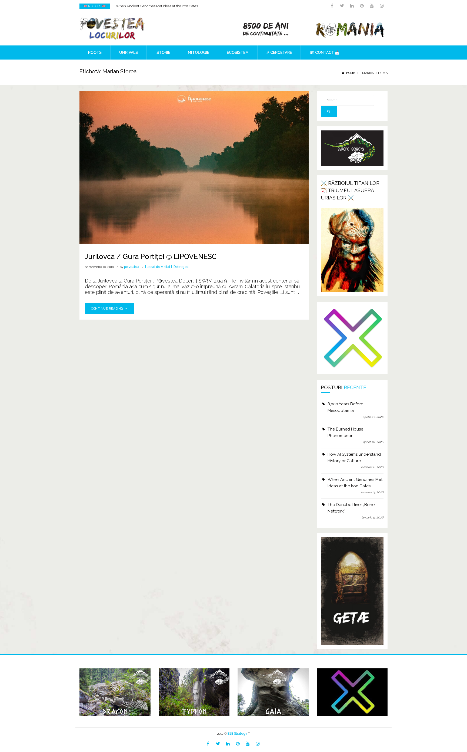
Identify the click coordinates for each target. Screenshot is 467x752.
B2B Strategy (237, 733)
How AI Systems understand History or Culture (354, 457)
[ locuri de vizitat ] (158, 267)
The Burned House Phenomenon (345, 432)
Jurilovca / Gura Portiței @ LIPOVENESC (151, 256)
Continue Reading (107, 308)
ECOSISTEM (238, 52)
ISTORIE (162, 52)
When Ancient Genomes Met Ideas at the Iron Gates (157, 6)
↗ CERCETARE (279, 52)
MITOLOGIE (198, 52)
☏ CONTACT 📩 (324, 52)
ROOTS (95, 52)
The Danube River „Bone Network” (351, 508)
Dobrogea (181, 267)
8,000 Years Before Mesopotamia (345, 407)
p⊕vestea (131, 267)
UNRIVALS (128, 52)
